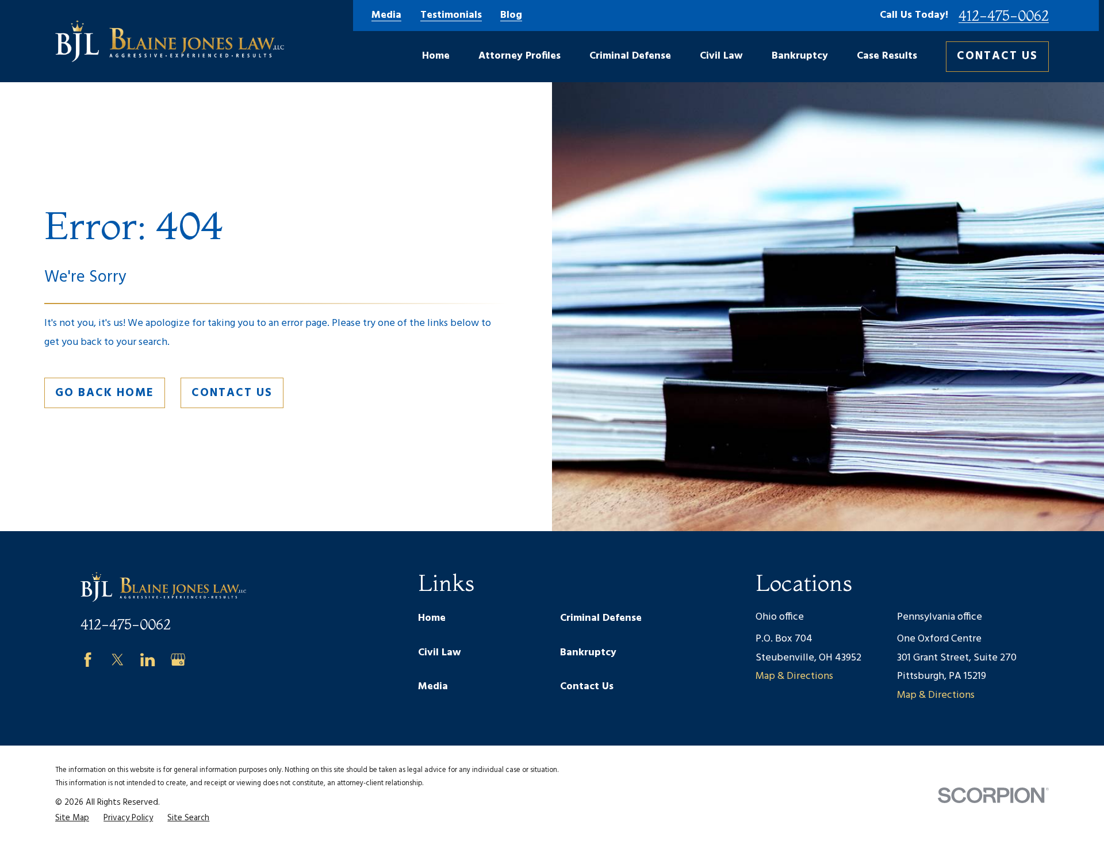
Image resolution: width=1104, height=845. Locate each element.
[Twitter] (117, 659)
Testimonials (451, 15)
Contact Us (997, 56)
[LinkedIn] (147, 659)
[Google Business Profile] (178, 659)
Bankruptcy (588, 652)
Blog (511, 15)
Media (386, 15)
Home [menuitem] (436, 56)
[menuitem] (72, 818)
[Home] (169, 41)
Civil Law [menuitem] (721, 56)
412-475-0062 (1004, 15)
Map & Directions (794, 676)
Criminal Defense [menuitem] (630, 56)
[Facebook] (87, 659)
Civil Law (439, 652)
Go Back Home (104, 393)
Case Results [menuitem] (887, 56)
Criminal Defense (601, 618)
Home (432, 618)
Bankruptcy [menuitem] (800, 56)
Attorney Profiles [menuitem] (519, 56)
